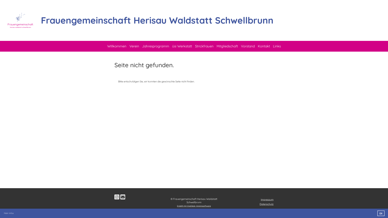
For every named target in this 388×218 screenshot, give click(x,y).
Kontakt (264, 46)
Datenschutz (267, 204)
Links (277, 46)
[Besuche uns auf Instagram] (116, 198)
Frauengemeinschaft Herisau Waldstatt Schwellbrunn (157, 20)
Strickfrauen (204, 46)
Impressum (267, 199)
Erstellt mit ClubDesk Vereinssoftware (194, 206)
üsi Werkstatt (182, 46)
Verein (134, 46)
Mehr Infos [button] (9, 213)
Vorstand (248, 46)
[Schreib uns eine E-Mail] (122, 198)
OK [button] (380, 213)
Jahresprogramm (155, 46)
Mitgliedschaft (227, 46)
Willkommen (116, 46)
